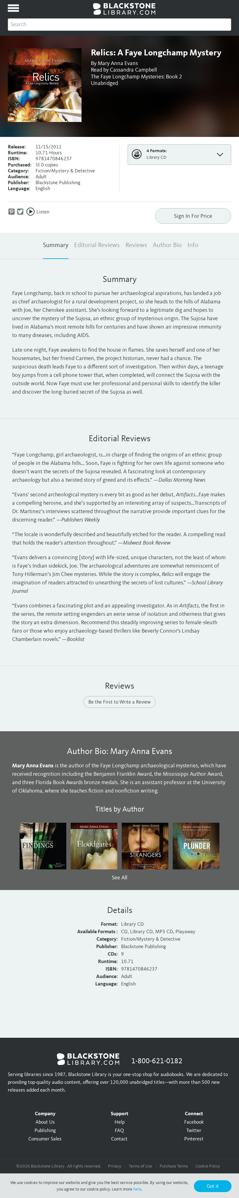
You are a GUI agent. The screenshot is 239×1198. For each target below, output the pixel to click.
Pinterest (194, 1139)
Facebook (194, 1122)
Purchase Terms (174, 1166)
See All (119, 878)
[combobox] (119, 24)
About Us (45, 1122)
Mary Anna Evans (118, 63)
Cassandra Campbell (133, 70)
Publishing (45, 1130)
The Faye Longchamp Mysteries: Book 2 (136, 77)
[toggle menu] (13, 8)
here (137, 1189)
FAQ (119, 1130)
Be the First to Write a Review (119, 702)
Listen (42, 212)
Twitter (193, 1130)
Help (119, 1122)
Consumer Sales (45, 1139)
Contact (119, 1139)
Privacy (114, 1166)
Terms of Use (140, 1166)
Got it (213, 1186)
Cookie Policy (207, 1166)
